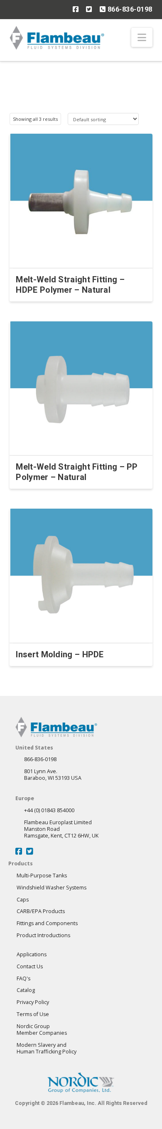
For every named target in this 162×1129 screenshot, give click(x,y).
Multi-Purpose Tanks (42, 875)
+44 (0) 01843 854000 (49, 810)
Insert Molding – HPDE (59, 654)
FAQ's (23, 978)
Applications (32, 954)
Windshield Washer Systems (51, 887)
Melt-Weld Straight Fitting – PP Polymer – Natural (76, 472)
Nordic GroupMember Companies (42, 1029)
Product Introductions (43, 935)
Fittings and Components (47, 923)
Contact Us (30, 966)
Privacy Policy (33, 1002)
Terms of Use (33, 1014)
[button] (141, 37)
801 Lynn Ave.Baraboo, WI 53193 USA (52, 774)
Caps (23, 899)
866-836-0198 (129, 9)
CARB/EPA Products (41, 911)
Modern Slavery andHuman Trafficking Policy (46, 1048)
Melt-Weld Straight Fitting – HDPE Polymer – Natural (70, 284)
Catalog (26, 990)
